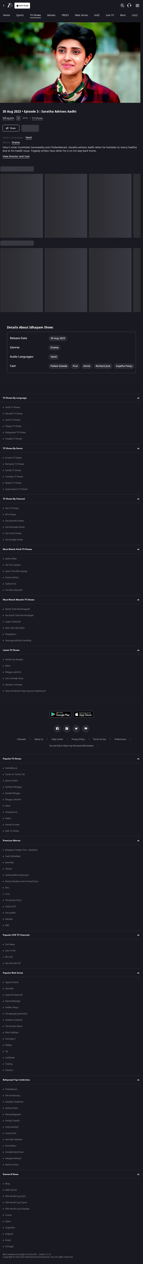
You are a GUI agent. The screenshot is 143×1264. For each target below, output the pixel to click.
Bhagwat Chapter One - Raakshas (21, 855)
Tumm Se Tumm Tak (15, 779)
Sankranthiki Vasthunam (17, 880)
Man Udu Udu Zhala (15, 633)
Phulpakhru (10, 639)
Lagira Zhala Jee (13, 627)
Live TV (110, 15)
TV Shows (35, 15)
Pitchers (9, 1075)
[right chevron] (4, 204)
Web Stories (11, 1195)
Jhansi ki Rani (11, 786)
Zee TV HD (10, 956)
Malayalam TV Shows (15, 437)
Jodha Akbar (11, 564)
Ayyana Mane (11, 987)
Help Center (56, 744)
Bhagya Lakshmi (13, 677)
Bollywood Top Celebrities (16, 1085)
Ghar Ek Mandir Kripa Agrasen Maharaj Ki (25, 696)
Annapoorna (11, 817)
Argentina (10, 1233)
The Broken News (13, 1031)
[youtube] (84, 734)
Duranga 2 (10, 1044)
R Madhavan (11, 1094)
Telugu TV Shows (13, 431)
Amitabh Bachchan (14, 1157)
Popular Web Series (13, 978)
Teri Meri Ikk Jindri (14, 595)
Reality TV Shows (13, 488)
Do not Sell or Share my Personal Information (70, 751)
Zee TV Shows (12, 513)
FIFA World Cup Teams (16, 1208)
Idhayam (8, 117)
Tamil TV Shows (12, 425)
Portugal (9, 1252)
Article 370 (10, 912)
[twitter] (75, 734)
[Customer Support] (129, 6)
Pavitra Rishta (11, 583)
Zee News (10, 949)
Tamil (28, 136)
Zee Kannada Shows (15, 532)
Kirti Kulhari (10, 1151)
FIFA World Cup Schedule (17, 1214)
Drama (16, 141)
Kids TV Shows (12, 836)
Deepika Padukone (14, 1107)
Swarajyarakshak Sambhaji (18, 646)
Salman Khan (11, 1113)
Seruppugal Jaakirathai (16, 1019)
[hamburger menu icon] (137, 5)
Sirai (7, 899)
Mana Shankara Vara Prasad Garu (21, 886)
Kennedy (9, 868)
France (8, 1220)
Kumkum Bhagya (13, 792)
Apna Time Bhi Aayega (16, 576)
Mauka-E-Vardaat (13, 690)
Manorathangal (12, 1006)
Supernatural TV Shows (16, 494)
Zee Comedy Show (14, 683)
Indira (8, 823)
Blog (7, 1189)
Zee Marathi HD (13, 968)
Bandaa (9, 924)
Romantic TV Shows (14, 469)
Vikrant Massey (12, 1101)
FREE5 (65, 15)
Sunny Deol (10, 1138)
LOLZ (135, 15)
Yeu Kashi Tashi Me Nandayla (19, 620)
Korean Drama (12, 830)
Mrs (7, 893)
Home (6, 15)
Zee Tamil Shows (13, 538)
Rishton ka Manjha (14, 665)
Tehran (8, 874)
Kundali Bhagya (12, 798)
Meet (7, 671)
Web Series (81, 15)
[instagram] (65, 734)
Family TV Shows (13, 475)
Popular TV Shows (12, 764)
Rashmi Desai (11, 1170)
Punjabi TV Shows (13, 444)
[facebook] (56, 734)
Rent (123, 15)
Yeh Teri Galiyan (13, 570)
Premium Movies (11, 846)
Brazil (8, 1245)
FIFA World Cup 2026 (15, 1201)
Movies (51, 15)
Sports (20, 15)
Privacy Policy (76, 744)
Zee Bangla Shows (14, 545)
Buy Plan (23, 5)
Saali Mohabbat (12, 861)
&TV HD (9, 962)
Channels (20, 744)
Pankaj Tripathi (12, 1126)
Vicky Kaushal (11, 1132)
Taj (6, 1056)
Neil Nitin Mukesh (13, 1145)
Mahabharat (11, 773)
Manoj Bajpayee (13, 1119)
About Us (37, 744)
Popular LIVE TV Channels (16, 940)
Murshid (9, 994)
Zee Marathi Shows (14, 526)
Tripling (8, 1069)
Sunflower (10, 1063)
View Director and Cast (16, 155)
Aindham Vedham (13, 1025)
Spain (8, 1226)
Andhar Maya (11, 1012)
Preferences (119, 744)
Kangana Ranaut (13, 1163)
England (9, 1239)
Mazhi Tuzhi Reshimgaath (17, 614)
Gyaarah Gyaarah (13, 1000)
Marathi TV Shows (14, 419)
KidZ (97, 15)
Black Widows (11, 1038)
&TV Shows (10, 520)
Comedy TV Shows (14, 482)
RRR (7, 930)
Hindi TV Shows (12, 412)
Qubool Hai (10, 589)
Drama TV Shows (13, 463)
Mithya (8, 1050)
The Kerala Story (13, 905)
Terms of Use (98, 744)
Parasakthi (10, 918)
